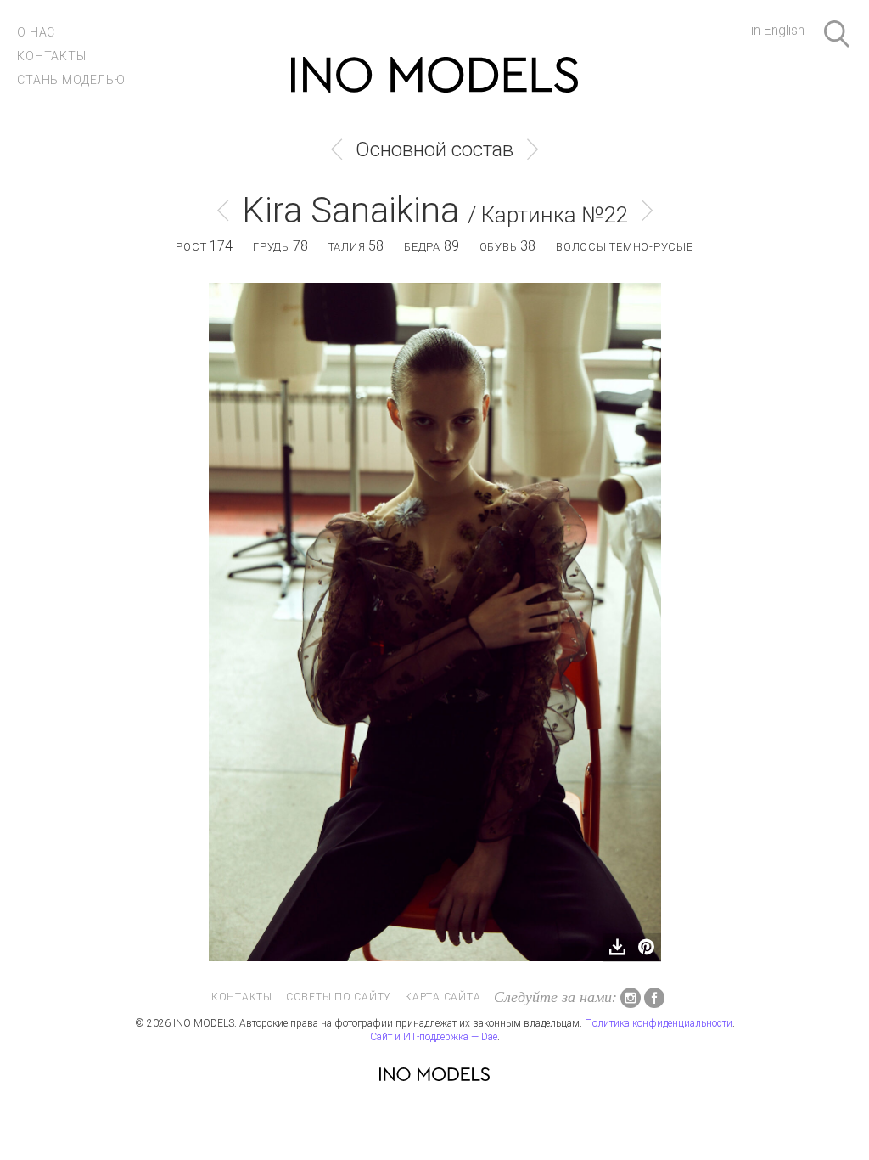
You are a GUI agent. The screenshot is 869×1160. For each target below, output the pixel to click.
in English (778, 30)
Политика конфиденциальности (658, 1023)
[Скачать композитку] (617, 947)
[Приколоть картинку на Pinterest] (646, 947)
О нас (36, 32)
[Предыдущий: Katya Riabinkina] (336, 149)
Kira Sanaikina (350, 210)
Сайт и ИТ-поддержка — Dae (433, 1037)
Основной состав (434, 149)
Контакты (51, 56)
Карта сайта (442, 997)
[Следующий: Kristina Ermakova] (532, 149)
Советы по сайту (338, 997)
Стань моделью (71, 80)
